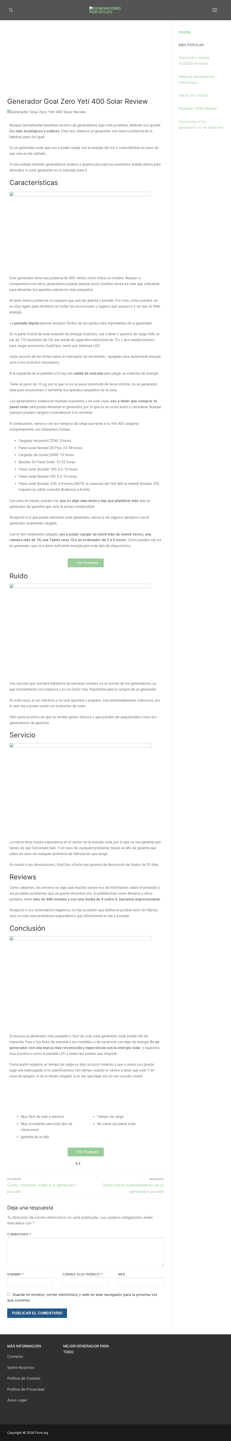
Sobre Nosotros (20, 1367)
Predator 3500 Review (198, 108)
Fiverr (185, 32)
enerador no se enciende (202, 127)
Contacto (15, 1356)
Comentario (19, 1234)
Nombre (15, 1274)
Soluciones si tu (192, 121)
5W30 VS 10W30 (193, 95)
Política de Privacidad (25, 1389)
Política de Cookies (23, 1378)
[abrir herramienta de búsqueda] (11, 10)
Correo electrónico (82, 1274)
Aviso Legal (17, 1400)
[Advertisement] (85, 63)
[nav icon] (215, 10)
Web (121, 1274)
